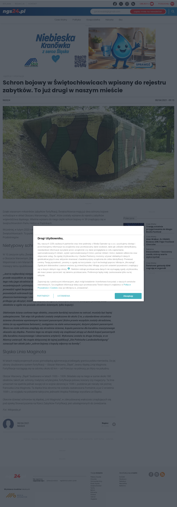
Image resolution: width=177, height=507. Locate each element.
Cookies (54, 288)
